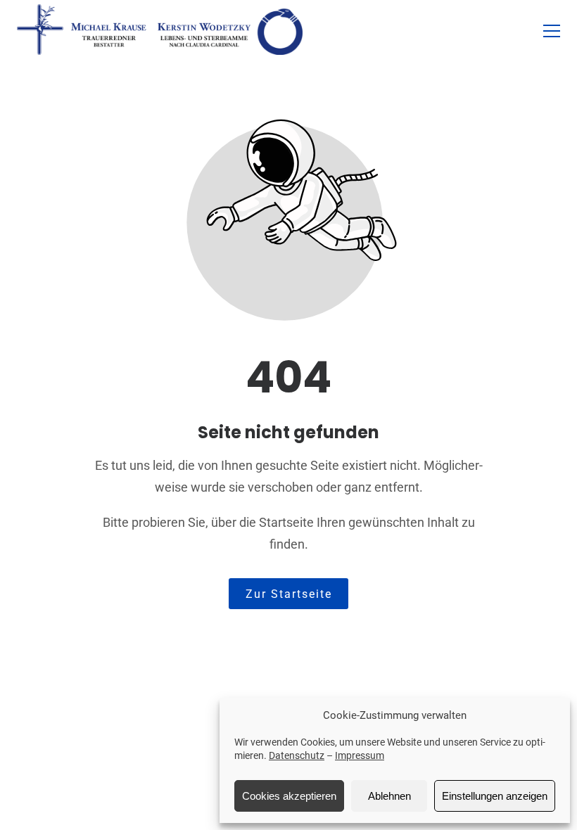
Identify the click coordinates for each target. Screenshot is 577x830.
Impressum (359, 755)
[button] (551, 30)
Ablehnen (389, 796)
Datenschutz (296, 755)
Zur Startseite (289, 594)
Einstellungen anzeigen (494, 796)
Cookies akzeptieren (289, 796)
